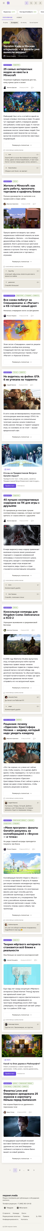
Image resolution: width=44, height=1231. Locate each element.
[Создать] (27, 3)
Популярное (7, 17)
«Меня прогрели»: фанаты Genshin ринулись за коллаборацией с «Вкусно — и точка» (20, 832)
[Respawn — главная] (8, 3)
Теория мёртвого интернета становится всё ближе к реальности (21, 947)
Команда (16, 1213)
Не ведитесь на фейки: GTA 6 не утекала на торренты (21, 378)
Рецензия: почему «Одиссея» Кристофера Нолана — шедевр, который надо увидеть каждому (21, 728)
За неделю (14, 22)
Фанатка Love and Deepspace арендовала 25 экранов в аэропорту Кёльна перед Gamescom (20, 1095)
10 (28, 1170)
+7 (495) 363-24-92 (24, 1204)
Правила (26, 1216)
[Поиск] (31, 3)
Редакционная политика (11, 1216)
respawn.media (10, 1195)
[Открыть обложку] (22, 102)
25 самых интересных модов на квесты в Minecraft (17, 72)
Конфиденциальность (10, 1219)
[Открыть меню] (4, 3)
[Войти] (40, 3)
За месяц (24, 22)
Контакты (24, 1219)
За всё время (34, 22)
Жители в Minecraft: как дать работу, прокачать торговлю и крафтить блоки (21, 188)
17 (35, 204)
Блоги (24, 1213)
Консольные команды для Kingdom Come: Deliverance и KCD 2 (21, 615)
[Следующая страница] (34, 1170)
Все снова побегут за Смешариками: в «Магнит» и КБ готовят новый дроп (21, 303)
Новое (19, 17)
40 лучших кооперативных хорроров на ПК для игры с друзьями (21, 503)
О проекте (6, 1213)
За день (5, 22)
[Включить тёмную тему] (36, 3)
